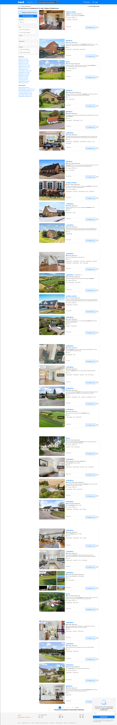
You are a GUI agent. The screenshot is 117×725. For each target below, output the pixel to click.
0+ (20, 38)
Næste (77, 707)
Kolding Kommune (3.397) (24, 61)
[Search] (57, 2)
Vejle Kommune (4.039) (23, 59)
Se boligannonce (90, 27)
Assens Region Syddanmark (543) (25, 95)
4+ (35, 38)
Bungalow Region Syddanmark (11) (25, 96)
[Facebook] (60, 717)
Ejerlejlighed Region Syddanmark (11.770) (27, 89)
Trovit (19, 6)
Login (96, 2)
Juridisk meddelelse (98, 720)
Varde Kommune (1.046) (23, 69)
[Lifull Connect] (24, 717)
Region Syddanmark (26, 6)
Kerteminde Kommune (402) (24, 81)
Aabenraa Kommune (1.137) (24, 67)
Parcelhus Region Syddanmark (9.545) (26, 90)
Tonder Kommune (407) (23, 79)
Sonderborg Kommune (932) (24, 72)
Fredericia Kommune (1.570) (24, 64)
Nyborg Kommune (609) (23, 76)
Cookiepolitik (52, 722)
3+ (31, 38)
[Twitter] (62, 717)
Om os (19, 722)
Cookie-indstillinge (72, 722)
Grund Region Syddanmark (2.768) (25, 93)
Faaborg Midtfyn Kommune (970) (25, 70)
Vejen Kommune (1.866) (23, 63)
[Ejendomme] (39, 717)
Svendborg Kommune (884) (24, 73)
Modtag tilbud (103, 717)
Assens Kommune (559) (23, 78)
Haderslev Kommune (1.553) (24, 66)
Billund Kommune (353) (23, 82)
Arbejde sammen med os (25, 722)
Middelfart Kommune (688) (24, 75)
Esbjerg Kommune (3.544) (24, 60)
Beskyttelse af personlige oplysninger (42, 722)
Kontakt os (66, 722)
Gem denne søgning (28, 16)
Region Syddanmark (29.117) (24, 87)
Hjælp (33, 722)
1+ (24, 38)
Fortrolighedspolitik (108, 720)
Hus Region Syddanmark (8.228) (25, 92)
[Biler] (42, 717)
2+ (28, 38)
